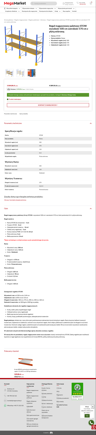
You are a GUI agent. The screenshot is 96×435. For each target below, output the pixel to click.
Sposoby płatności (47, 393)
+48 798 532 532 (12, 396)
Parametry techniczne (10, 113)
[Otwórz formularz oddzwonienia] (91, 423)
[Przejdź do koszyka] (91, 3)
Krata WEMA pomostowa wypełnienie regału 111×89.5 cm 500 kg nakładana (25, 370)
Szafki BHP (30, 406)
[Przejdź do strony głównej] (15, 3)
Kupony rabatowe (47, 407)
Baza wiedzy (60, 401)
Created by (46, 432)
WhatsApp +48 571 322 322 (15, 405)
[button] (48, 105)
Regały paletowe (34, 20)
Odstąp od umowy (47, 400)
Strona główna (8, 20)
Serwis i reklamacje (47, 403)
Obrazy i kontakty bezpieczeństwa (15, 200)
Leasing (44, 397)
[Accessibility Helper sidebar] (94, 427)
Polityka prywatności (63, 398)
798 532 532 (82, 4)
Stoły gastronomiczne (33, 415)
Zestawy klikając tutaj (69, 95)
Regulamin (60, 395)
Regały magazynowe (20, 20)
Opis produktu (23, 113)
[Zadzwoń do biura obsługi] (77, 3)
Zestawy (43, 20)
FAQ (58, 391)
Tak (87, 416)
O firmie (59, 388)
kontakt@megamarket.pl (14, 400)
